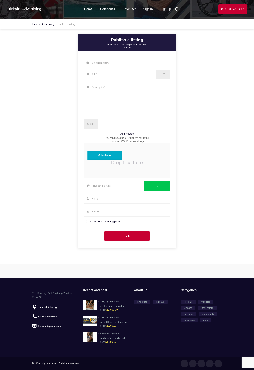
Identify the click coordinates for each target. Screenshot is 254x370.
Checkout (142, 301)
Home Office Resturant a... (113, 322)
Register (127, 47)
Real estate (207, 307)
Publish (128, 236)
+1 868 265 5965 (47, 316)
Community (208, 313)
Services (188, 313)
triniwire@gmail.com (49, 326)
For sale (114, 301)
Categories (107, 9)
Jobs (205, 320)
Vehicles (205, 301)
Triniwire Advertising (24, 9)
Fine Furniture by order (111, 306)
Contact (130, 9)
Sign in (148, 9)
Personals (189, 320)
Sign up (165, 9)
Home (88, 9)
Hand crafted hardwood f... (113, 338)
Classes (188, 307)
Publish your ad (232, 9)
